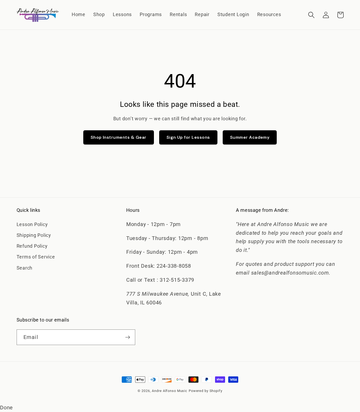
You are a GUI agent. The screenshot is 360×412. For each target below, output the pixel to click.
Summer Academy (250, 137)
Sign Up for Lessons (188, 137)
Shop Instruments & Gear (119, 137)
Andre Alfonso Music (169, 391)
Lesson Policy (32, 224)
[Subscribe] (127, 337)
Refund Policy (32, 246)
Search (25, 268)
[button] (311, 15)
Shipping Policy (34, 235)
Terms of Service (36, 257)
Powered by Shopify (205, 391)
